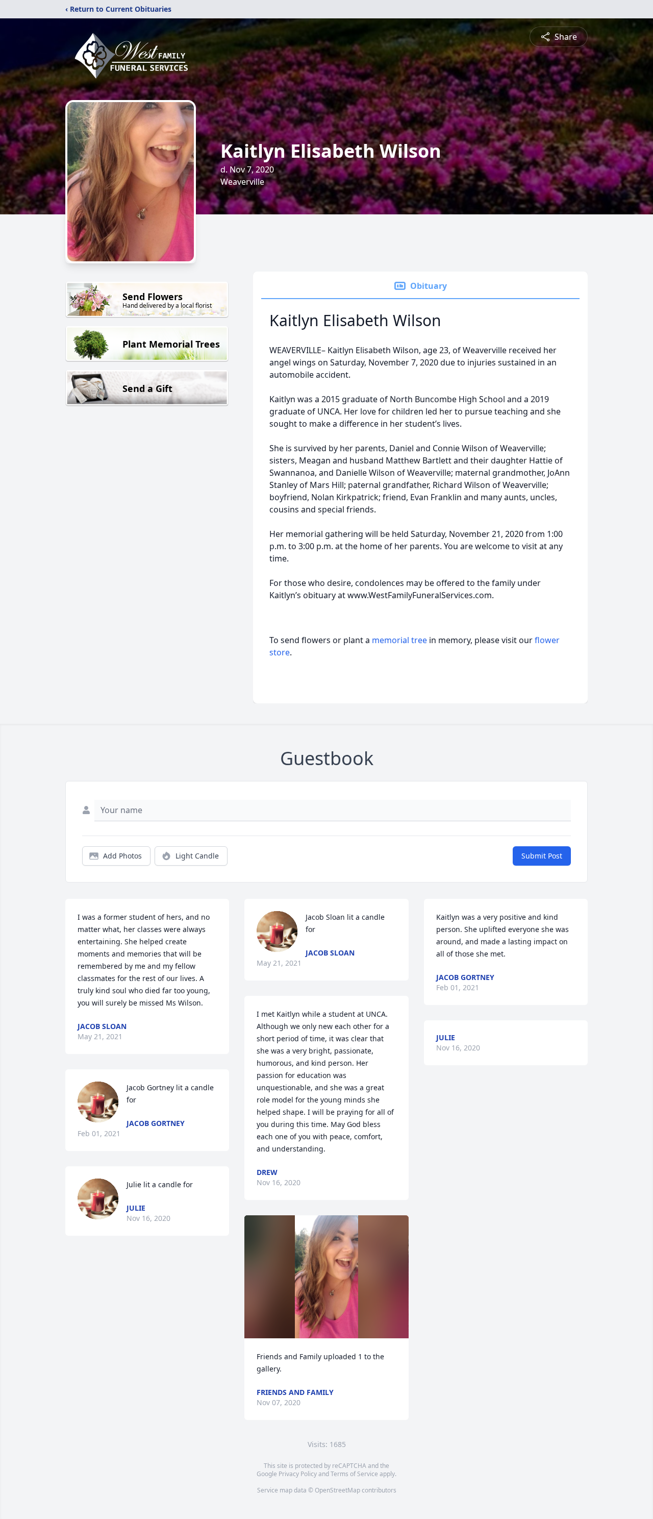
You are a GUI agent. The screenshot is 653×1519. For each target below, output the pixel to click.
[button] (326, 1276)
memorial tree (399, 640)
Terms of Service (354, 1473)
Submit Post (541, 856)
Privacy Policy (298, 1473)
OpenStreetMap (337, 1490)
